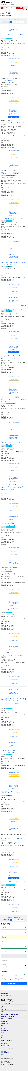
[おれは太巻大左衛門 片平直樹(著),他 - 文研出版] (13, 518)
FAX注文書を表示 (14, 65)
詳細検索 (25, 9)
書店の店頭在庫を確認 (14, 59)
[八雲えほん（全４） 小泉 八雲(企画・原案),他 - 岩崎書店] (13, 112)
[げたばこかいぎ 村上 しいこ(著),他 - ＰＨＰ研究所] (13, 829)
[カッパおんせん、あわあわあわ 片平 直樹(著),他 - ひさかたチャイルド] (13, 257)
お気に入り (14, 62)
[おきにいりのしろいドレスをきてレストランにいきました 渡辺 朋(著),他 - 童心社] (13, 692)
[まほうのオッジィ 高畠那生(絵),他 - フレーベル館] (13, 787)
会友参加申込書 (4, 1030)
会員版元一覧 (4, 1021)
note (7, 1052)
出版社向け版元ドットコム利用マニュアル (10, 1014)
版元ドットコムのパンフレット (8, 1016)
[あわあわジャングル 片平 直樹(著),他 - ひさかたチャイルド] (13, 562)
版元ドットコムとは (5, 1011)
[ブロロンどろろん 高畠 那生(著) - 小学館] (13, 874)
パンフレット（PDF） (6, 1003)
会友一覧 (3, 1028)
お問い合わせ (4, 1043)
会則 (2, 1032)
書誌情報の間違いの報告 (6, 995)
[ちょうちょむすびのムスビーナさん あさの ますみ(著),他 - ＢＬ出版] (13, 299)
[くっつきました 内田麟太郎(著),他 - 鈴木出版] (13, 213)
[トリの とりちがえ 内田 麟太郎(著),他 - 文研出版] (13, 29)
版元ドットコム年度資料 (6, 1018)
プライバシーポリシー (6, 1045)
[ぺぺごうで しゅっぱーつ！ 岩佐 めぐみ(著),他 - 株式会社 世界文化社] (13, 347)
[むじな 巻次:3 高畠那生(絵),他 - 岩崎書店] (13, 165)
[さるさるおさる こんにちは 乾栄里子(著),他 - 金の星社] (13, 437)
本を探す (20, 7)
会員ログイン (4, 1009)
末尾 (21, 22)
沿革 (2, 1035)
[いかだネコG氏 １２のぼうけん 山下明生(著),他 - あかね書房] (13, 391)
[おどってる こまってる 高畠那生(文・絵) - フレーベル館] (13, 745)
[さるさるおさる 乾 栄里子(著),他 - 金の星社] (13, 648)
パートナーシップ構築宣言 (7, 1048)
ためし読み (14, 117)
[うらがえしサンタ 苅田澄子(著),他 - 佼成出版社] (13, 603)
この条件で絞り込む (15, 983)
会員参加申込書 (4, 1023)
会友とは (3, 1025)
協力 (2, 1037)
